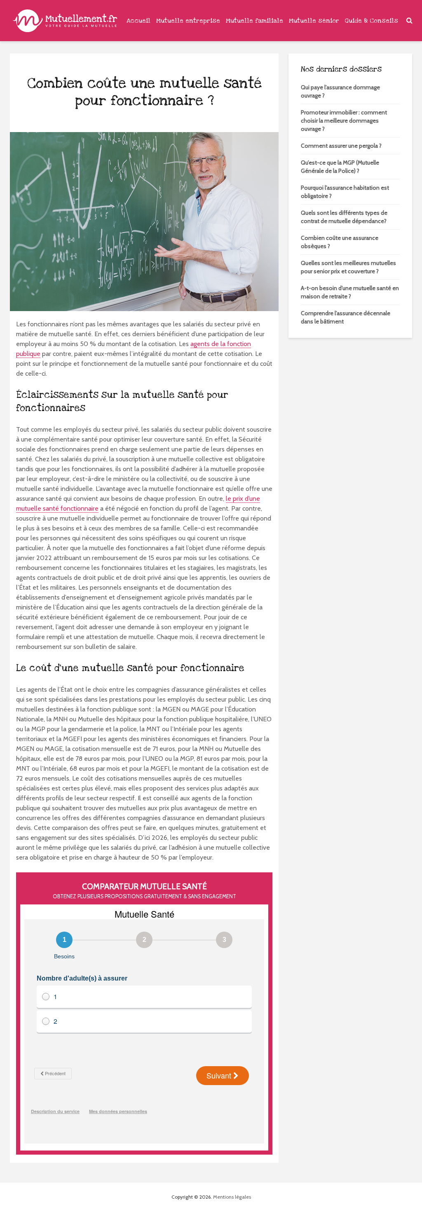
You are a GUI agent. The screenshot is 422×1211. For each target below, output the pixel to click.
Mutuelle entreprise (188, 20)
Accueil (138, 20)
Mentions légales (232, 1197)
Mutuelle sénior (314, 20)
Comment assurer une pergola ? (341, 145)
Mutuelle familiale (254, 20)
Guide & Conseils (371, 20)
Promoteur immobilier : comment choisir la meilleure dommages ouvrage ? (344, 120)
